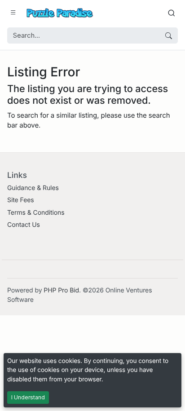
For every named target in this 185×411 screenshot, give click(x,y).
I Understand (28, 397)
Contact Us (23, 225)
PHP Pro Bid (61, 290)
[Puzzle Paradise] (59, 13)
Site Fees (20, 200)
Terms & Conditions (36, 213)
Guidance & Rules (33, 188)
